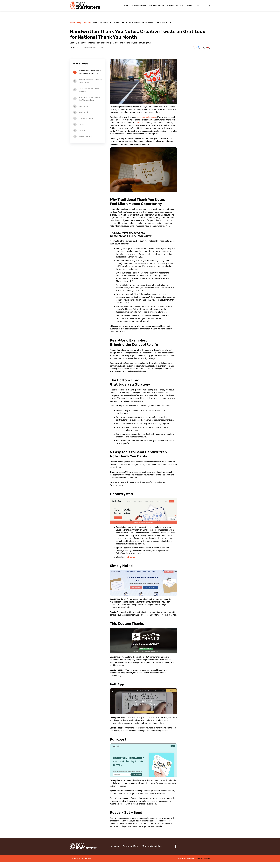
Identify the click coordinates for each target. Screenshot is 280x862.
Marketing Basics (174, 5)
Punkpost (82, 130)
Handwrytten (83, 106)
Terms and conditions (152, 846)
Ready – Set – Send (85, 136)
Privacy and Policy (131, 846)
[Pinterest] (193, 47)
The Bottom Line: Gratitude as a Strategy (89, 90)
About (197, 5)
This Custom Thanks (86, 118)
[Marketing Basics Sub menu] (183, 5)
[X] (203, 47)
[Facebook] (198, 47)
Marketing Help (155, 5)
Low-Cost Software (138, 5)
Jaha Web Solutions (203, 858)
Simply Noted (83, 112)
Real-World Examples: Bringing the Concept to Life (90, 81)
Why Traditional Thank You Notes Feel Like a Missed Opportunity (90, 72)
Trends (189, 5)
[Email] (208, 47)
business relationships (146, 117)
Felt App (81, 124)
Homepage (115, 846)
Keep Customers (84, 22)
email (138, 122)
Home (126, 5)
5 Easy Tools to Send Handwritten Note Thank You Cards (90, 98)
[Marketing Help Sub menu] (163, 5)
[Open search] (209, 5)
